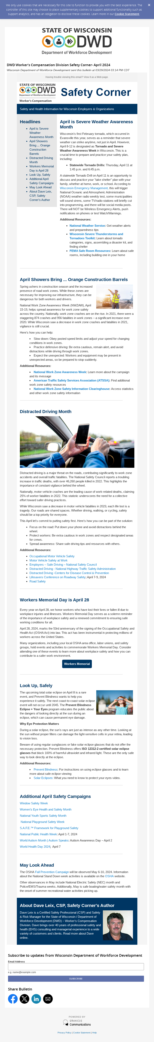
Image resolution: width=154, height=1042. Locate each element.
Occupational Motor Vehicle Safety (52, 556)
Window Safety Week (34, 803)
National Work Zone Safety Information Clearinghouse (71, 388)
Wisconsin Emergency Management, (84, 188)
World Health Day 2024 (35, 846)
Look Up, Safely (39, 174)
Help (94, 1032)
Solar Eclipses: (43, 778)
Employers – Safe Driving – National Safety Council (63, 564)
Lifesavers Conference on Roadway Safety (57, 577)
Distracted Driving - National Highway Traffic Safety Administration (72, 568)
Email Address (16, 961)
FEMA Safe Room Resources (90, 250)
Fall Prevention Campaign (52, 872)
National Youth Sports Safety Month (43, 815)
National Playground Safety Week (42, 821)
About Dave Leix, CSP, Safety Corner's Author (40, 196)
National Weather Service (87, 225)
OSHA (109, 876)
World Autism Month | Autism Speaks (44, 840)
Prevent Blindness (46, 769)
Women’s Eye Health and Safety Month (45, 809)
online (23, 937)
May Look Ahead (40, 187)
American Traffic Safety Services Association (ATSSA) (71, 380)
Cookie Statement (127, 14)
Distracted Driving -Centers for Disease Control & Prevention (69, 573)
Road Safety (37, 581)
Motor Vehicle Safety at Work (48, 560)
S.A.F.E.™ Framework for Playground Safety (49, 828)
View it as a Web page (96, 77)
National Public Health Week (38, 834)
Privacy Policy (64, 1032)
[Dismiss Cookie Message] (149, 4)
